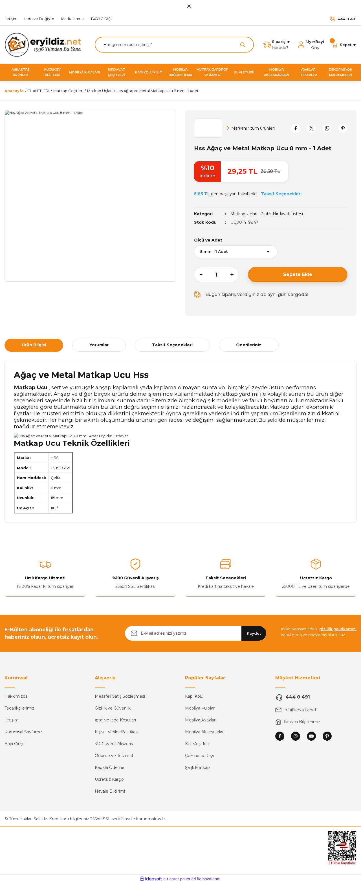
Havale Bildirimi (110, 791)
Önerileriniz (248, 344)
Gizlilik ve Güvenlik (113, 708)
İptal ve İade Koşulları (115, 720)
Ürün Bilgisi (34, 344)
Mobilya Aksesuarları (204, 731)
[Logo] (45, 44)
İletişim (12, 720)
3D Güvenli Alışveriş (114, 743)
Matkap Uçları (243, 213)
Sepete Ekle (297, 274)
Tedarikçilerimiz (19, 708)
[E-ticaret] (179, 878)
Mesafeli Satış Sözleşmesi (120, 696)
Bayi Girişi (14, 743)
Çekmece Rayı (199, 755)
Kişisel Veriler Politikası (116, 731)
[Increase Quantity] (234, 274)
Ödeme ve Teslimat (114, 755)
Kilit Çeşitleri (197, 743)
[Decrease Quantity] (198, 274)
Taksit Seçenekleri (172, 344)
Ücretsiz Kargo (109, 779)
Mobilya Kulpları (200, 708)
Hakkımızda (16, 696)
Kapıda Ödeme (109, 767)
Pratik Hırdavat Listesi (281, 213)
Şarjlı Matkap (197, 767)
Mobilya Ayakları (200, 720)
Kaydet (254, 633)
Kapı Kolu (194, 696)
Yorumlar (99, 344)
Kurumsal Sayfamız (23, 731)
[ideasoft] (151, 879)
